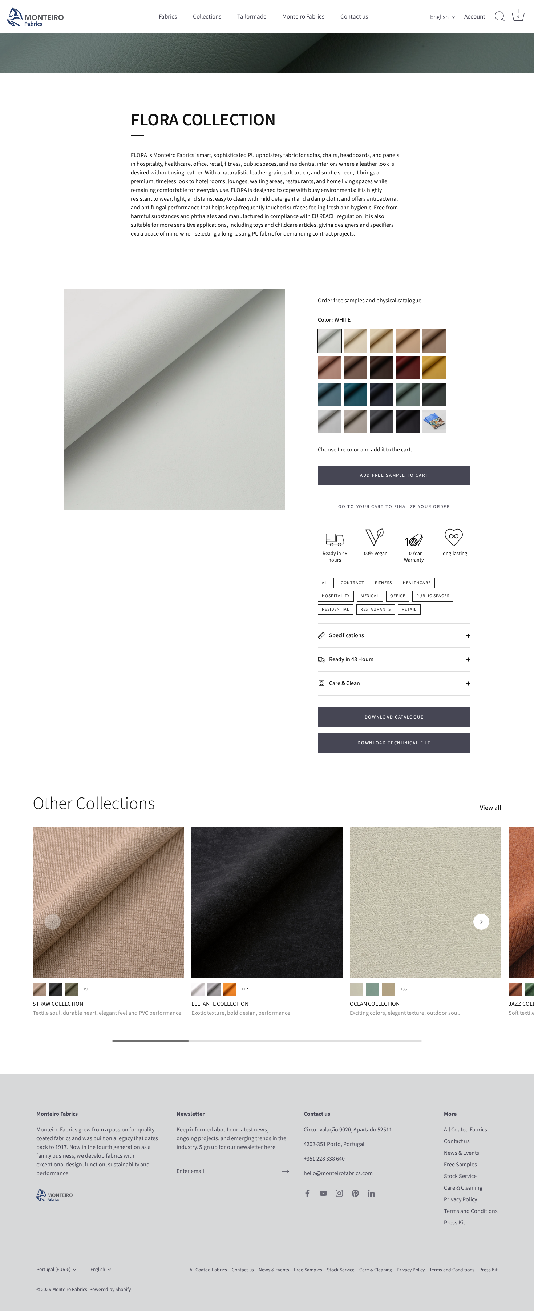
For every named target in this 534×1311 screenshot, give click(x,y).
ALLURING (356, 989)
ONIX (408, 421)
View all (490, 808)
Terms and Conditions (471, 1211)
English (439, 17)
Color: (334, 320)
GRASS (71, 989)
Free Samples (460, 1165)
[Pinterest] (355, 1193)
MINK (355, 421)
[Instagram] (339, 1193)
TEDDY (434, 341)
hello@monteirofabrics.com (338, 1173)
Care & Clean (344, 683)
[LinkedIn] (371, 1193)
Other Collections (94, 803)
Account (474, 16)
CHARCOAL (381, 421)
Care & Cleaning (463, 1188)
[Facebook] (307, 1193)
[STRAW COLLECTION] (108, 902)
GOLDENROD (434, 367)
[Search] (500, 17)
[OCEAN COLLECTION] (425, 902)
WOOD (355, 367)
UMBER (381, 367)
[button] (53, 922)
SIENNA (229, 989)
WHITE (329, 341)
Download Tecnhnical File (394, 743)
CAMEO (388, 989)
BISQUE (355, 341)
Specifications (346, 635)
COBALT (355, 394)
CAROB (381, 394)
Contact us (354, 16)
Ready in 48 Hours (350, 659)
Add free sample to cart (394, 475)
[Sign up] (285, 1171)
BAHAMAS (372, 989)
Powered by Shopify (110, 1289)
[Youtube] (323, 1193)
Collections (207, 16)
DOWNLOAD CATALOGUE (394, 717)
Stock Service (460, 1176)
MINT (408, 394)
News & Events (461, 1153)
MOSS (434, 394)
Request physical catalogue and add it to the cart (434, 421)
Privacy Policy (460, 1199)
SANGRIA (408, 367)
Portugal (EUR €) (53, 1269)
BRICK (515, 989)
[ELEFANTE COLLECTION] (267, 902)
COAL (55, 989)
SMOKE (329, 421)
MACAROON (329, 367)
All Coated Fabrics (465, 1130)
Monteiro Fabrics (303, 16)
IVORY (381, 341)
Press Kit (454, 1223)
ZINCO (214, 989)
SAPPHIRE (329, 394)
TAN (408, 341)
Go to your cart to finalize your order (394, 506)
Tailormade (251, 16)
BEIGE (39, 989)
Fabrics (168, 16)
